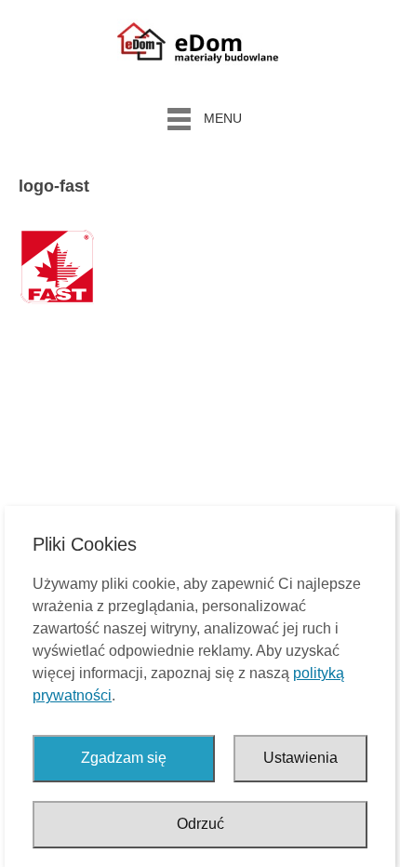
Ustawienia (300, 758)
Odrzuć (200, 824)
